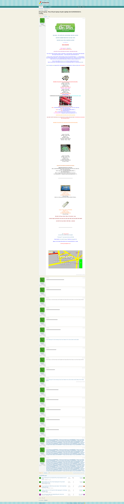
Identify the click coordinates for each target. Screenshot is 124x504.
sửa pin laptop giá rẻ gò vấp (66, 439)
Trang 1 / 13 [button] (41, 16)
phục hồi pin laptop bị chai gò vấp (52, 442)
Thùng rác (49, 479)
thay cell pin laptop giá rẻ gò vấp (67, 443)
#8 (84, 337)
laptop (73, 239)
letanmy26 (41, 14)
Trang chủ (82, 503)
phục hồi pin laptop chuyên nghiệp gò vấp (68, 441)
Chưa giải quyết (41, 8)
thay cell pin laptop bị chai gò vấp (71, 444)
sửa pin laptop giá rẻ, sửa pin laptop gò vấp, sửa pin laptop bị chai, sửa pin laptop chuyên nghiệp (62, 339)
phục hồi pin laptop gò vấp (70, 442)
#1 (84, 18)
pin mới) (82, 62)
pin (76, 57)
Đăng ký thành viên (47, 8)
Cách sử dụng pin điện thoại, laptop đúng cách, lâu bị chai (53, 494)
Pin (78, 54)
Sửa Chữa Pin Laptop (63, 239)
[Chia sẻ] (83, 18)
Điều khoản (75, 503)
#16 (84, 417)
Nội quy (71, 503)
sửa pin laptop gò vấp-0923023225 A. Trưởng (53, 439)
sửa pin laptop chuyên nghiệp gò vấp (65, 440)
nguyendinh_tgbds (80, 486)
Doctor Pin (68, 48)
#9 (84, 347)
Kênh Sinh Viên (42, 503)
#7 (84, 327)
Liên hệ (68, 503)
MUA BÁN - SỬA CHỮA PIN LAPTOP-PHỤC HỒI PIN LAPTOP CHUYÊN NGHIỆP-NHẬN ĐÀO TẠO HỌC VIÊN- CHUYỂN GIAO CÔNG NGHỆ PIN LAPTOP (65, 38)
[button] (47, 7)
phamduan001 (44, 495)
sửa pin (53, 65)
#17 (84, 427)
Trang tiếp (45, 16)
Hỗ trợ (79, 503)
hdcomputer (43, 492)
